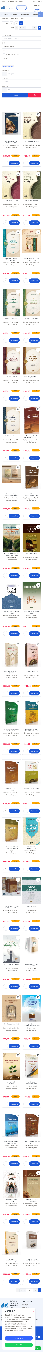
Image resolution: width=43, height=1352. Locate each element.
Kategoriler (25, 14)
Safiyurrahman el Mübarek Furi (31, 440)
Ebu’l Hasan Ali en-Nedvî (11, 498)
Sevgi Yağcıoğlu (11, 557)
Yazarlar (35, 14)
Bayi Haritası (19, 1)
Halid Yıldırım (31, 910)
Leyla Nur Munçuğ (11, 1086)
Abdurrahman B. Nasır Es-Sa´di (11, 910)
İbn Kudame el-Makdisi (31, 733)
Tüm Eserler (25, 1307)
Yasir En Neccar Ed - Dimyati (31, 675)
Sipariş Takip (5, 1)
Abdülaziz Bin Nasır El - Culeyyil (11, 793)
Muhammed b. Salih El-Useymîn (31, 145)
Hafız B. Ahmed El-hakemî (11, 615)
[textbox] (21, 62)
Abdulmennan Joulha (11, 968)
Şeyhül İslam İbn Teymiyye (31, 498)
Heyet (11, 851)
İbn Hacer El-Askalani (11, 1263)
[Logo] (7, 7)
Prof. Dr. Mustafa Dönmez (11, 145)
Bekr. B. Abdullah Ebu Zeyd (11, 1028)
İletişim (12, 1)
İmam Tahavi (31, 968)
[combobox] (21, 62)
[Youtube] (39, 1337)
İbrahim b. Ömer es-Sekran (11, 263)
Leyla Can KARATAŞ (11, 1203)
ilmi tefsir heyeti (32, 1086)
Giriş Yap (37, 5)
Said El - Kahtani (31, 615)
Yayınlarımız (14, 14)
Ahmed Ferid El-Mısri (11, 1145)
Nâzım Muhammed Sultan (31, 793)
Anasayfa (4, 14)
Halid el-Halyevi (32, 1028)
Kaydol (37, 10)
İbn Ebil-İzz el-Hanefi (31, 1145)
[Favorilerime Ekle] (18, 114)
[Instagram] (36, 1337)
